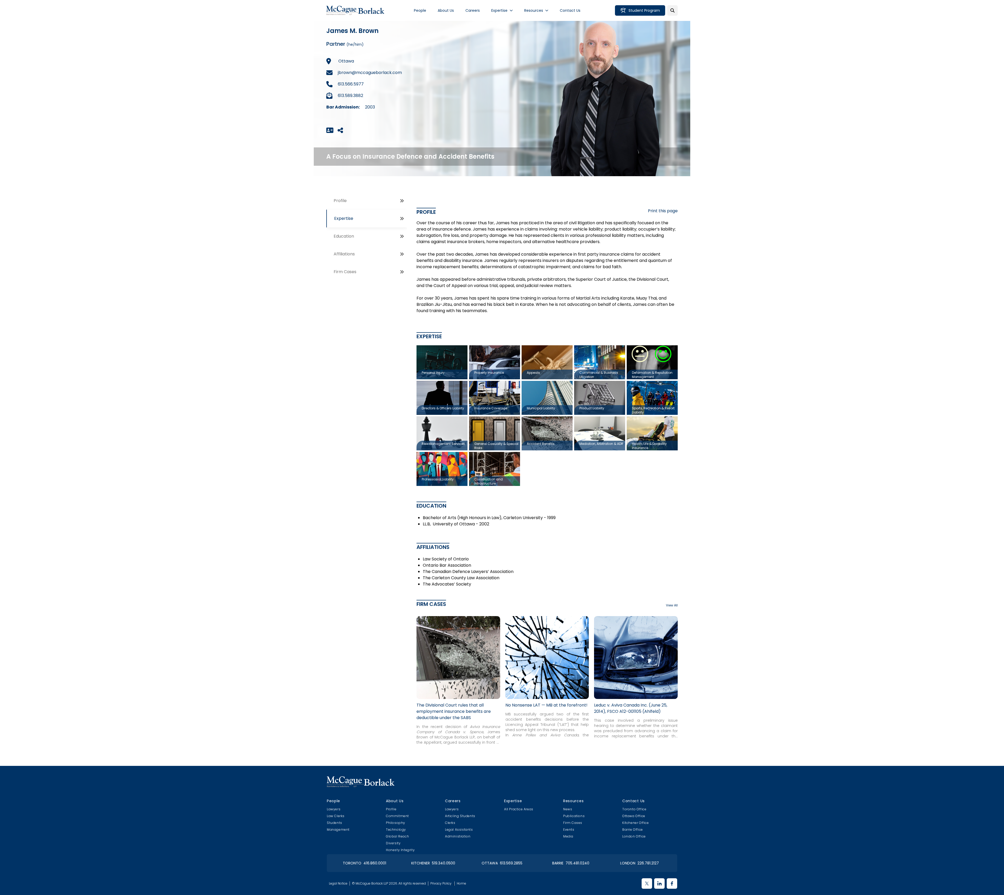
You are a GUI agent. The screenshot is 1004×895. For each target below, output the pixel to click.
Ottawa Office (633, 816)
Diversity (393, 843)
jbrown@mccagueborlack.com (370, 73)
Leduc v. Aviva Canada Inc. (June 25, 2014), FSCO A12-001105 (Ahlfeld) (630, 708)
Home (461, 883)
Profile (340, 201)
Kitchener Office (635, 823)
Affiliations (344, 254)
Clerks (450, 823)
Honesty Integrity (400, 850)
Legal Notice (338, 883)
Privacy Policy (441, 883)
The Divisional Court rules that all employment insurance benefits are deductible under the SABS (454, 711)
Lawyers (333, 809)
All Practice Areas (518, 809)
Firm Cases (345, 272)
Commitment (397, 816)
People (420, 10)
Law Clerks (336, 816)
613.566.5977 (351, 84)
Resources (533, 10)
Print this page (663, 211)
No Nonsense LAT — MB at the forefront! (546, 705)
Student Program (644, 10)
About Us (446, 10)
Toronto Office (634, 809)
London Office (634, 836)
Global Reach (397, 836)
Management (338, 829)
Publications (574, 816)
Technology (396, 829)
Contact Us (570, 10)
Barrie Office (632, 829)
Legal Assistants (459, 829)
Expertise (499, 10)
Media (568, 836)
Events (568, 829)
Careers (472, 10)
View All (672, 605)
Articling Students (460, 816)
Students (334, 823)
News (567, 809)
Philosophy (395, 823)
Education (344, 236)
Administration (457, 836)
